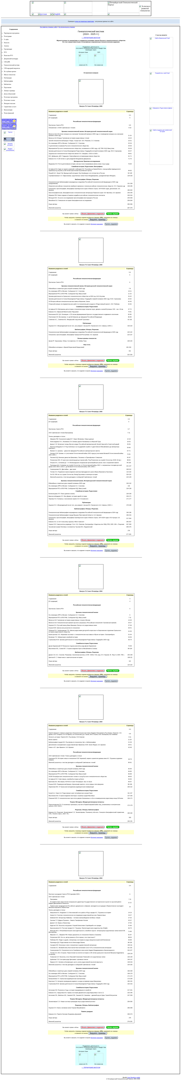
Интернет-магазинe (97, 224)
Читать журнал (112, 214)
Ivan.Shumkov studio (133, 1077)
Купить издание (111, 224)
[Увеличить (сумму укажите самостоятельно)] (98, 63)
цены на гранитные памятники (84, 21)
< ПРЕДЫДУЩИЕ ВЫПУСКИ (91, 37)
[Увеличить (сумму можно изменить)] (83, 63)
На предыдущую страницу (66, 27)
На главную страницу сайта (48, 27)
